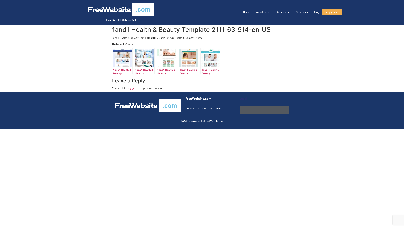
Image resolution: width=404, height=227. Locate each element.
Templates (302, 12)
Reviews (281, 12)
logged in (133, 88)
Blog (316, 12)
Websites (261, 12)
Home (246, 12)
